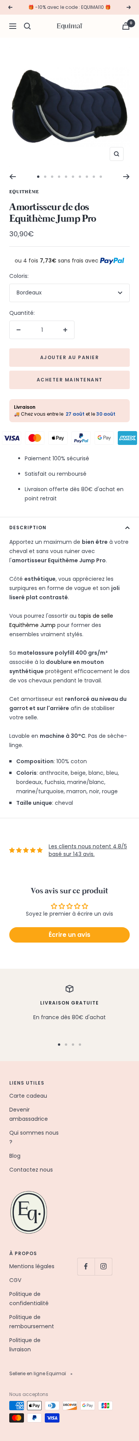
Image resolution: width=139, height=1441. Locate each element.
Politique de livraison (25, 1344)
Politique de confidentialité (29, 1298)
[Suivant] (126, 176)
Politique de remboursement (31, 1321)
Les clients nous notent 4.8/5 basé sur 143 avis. (88, 850)
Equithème (24, 192)
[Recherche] (27, 26)
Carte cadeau (28, 1096)
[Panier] (126, 26)
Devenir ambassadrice (28, 1114)
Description (27, 527)
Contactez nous (31, 1170)
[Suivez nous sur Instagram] (103, 1266)
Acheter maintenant (70, 379)
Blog (14, 1156)
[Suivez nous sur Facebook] (86, 1266)
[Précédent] (12, 176)
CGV (15, 1280)
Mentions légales (31, 1266)
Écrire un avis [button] (69, 934)
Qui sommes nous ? (34, 1137)
